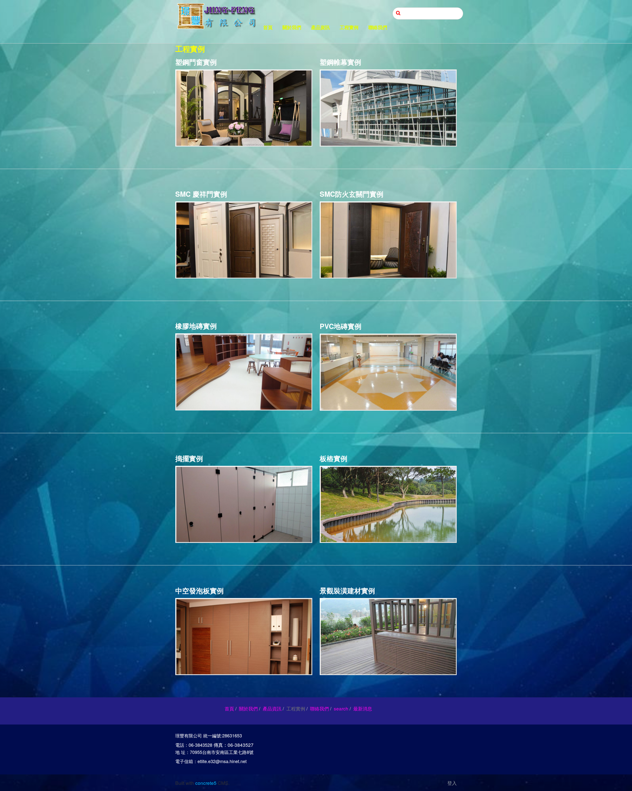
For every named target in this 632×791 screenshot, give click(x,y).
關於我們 (291, 27)
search (341, 708)
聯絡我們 (377, 27)
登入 (452, 782)
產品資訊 (320, 27)
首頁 (268, 27)
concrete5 (206, 782)
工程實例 (349, 27)
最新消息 (362, 708)
